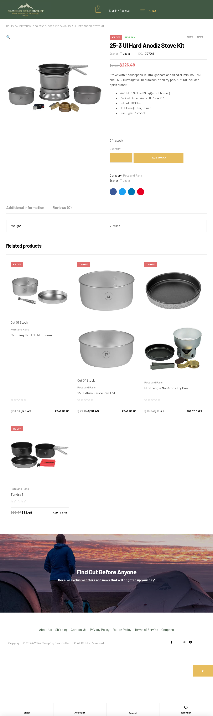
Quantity (115, 148)
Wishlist (186, 712)
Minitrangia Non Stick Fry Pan (166, 388)
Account (79, 712)
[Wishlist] (186, 707)
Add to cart (160, 157)
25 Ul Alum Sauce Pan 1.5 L (96, 393)
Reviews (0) (62, 207)
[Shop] (27, 707)
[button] (8, 37)
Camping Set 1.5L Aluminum (31, 335)
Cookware (39, 26)
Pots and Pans (57, 26)
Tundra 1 (17, 494)
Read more (62, 411)
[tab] (25, 207)
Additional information (25, 207)
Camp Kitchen (23, 26)
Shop (27, 712)
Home (9, 26)
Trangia (125, 53)
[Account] (80, 707)
